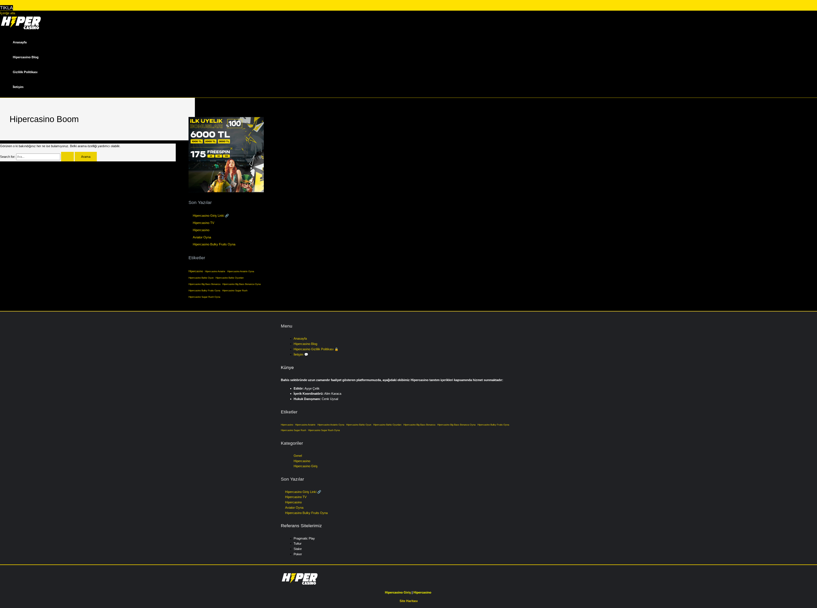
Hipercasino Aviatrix (215, 271)
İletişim (18, 87)
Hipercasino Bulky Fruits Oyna (214, 244)
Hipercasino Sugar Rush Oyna (204, 297)
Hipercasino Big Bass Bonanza (204, 284)
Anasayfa (20, 42)
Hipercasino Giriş (306, 466)
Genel (298, 455)
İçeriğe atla (7, 13)
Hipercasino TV (203, 223)
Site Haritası (409, 601)
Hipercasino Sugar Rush (234, 290)
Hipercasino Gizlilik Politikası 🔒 (316, 349)
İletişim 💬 (301, 354)
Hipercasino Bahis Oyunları (230, 277)
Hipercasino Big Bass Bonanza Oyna (241, 284)
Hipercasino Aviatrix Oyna (240, 271)
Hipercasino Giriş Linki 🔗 (211, 215)
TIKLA (6, 7)
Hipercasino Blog (26, 57)
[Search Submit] (67, 156)
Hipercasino (201, 230)
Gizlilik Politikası (25, 72)
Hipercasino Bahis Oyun (201, 277)
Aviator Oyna (202, 237)
